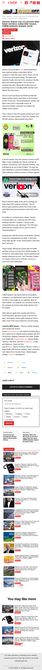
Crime (28, 414)
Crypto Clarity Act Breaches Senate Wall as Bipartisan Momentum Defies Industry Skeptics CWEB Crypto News (27, 640)
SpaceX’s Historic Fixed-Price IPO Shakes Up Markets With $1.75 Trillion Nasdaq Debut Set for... (27, 465)
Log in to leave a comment (21, 387)
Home (4, 16)
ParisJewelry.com (13, 331)
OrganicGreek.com (21, 339)
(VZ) (21, 70)
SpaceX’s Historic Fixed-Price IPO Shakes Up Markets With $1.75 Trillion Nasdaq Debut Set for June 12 (26, 619)
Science (17, 417)
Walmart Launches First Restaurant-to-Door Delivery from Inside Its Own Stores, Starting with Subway (27, 477)
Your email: (8, 401)
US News (9, 420)
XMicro (10, 347)
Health (8, 417)
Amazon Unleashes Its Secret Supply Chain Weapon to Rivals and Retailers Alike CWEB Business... (26, 579)
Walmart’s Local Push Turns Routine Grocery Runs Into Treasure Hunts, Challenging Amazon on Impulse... (26, 568)
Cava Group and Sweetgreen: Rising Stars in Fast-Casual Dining (10, 437)
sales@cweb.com (21, 661)
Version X (12, 354)
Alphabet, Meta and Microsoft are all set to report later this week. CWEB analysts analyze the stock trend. (30, 438)
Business (9, 16)
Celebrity (19, 414)
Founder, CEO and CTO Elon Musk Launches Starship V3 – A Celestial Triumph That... (26, 500)
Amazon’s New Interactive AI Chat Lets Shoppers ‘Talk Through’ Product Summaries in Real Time (27, 522)
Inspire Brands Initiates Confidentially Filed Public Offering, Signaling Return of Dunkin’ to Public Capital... (27, 557)
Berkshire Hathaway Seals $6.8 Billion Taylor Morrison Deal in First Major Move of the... (27, 454)
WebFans (28, 342)
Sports (25, 417)
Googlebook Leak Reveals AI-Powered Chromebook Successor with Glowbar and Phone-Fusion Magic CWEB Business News (27, 512)
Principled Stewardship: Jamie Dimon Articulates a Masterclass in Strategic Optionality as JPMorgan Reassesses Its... (26, 546)
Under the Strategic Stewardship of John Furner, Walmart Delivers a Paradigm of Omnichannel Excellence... (27, 534)
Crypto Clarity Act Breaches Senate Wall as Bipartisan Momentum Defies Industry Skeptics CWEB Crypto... (26, 488)
